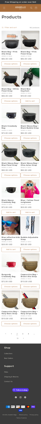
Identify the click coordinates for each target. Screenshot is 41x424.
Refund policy (23, 414)
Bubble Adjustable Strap (29, 238)
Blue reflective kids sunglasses (11, 238)
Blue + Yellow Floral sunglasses (30, 201)
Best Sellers (8, 358)
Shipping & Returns (11, 377)
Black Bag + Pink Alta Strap (9, 53)
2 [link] (17, 334)
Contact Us (8, 381)
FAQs (6, 372)
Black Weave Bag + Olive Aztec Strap (29, 164)
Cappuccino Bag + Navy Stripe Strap (29, 313)
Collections (8, 353)
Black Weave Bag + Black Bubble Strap (30, 127)
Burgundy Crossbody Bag (8, 275)
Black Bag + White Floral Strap (10, 90)
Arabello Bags (12, 414)
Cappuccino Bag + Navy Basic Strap (10, 313)
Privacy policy (34, 414)
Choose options (11, 64)
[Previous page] (5, 333)
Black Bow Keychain (26, 90)
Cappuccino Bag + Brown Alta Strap (29, 275)
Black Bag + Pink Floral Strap (28, 53)
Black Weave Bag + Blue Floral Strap (10, 164)
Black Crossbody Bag (9, 127)
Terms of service (21, 418)
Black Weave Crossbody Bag (8, 201)
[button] (4, 8)
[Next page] (23, 338)
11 (17, 338)
